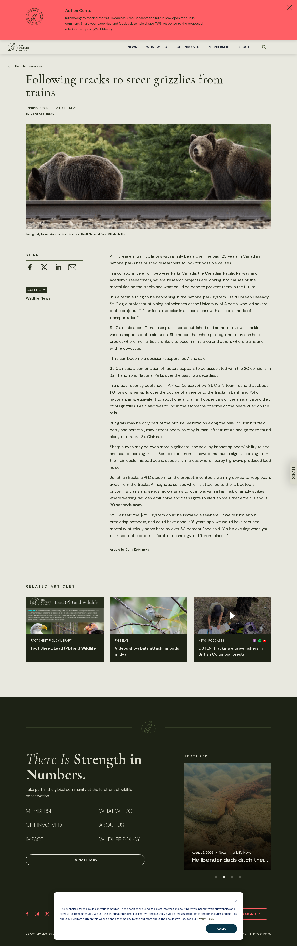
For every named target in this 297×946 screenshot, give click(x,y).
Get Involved (188, 47)
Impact (35, 839)
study (122, 385)
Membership (219, 47)
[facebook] (27, 914)
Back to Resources (28, 66)
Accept (221, 928)
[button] (216, 877)
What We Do (156, 47)
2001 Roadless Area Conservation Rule (132, 18)
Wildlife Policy (119, 839)
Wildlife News (66, 108)
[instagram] (37, 914)
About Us (246, 47)
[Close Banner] (289, 7)
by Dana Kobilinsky (40, 114)
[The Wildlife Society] (18, 47)
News (132, 47)
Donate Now (85, 859)
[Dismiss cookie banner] (235, 901)
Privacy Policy (205, 918)
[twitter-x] (47, 914)
